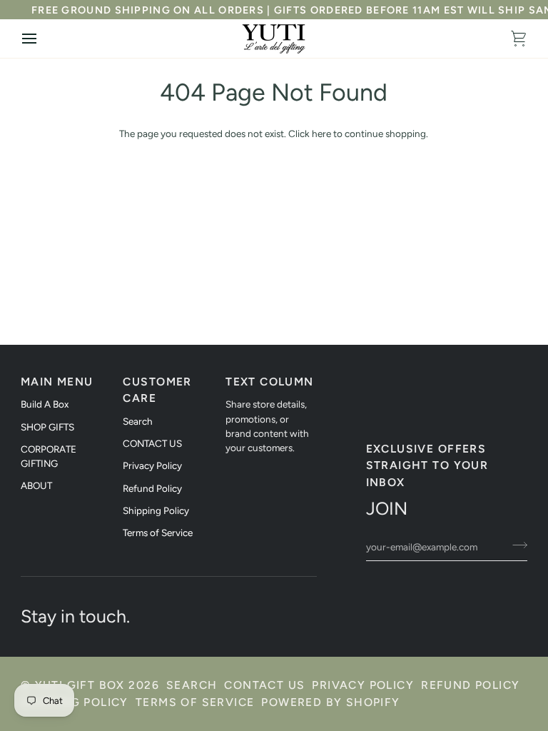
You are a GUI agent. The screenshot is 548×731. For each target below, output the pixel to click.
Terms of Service (158, 532)
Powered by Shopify (330, 702)
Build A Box (44, 404)
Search (138, 421)
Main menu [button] (57, 381)
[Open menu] (42, 38)
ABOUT (36, 485)
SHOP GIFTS (47, 427)
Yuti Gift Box (80, 685)
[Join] (515, 544)
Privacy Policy (152, 465)
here (321, 133)
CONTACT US (152, 443)
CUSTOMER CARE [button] (157, 390)
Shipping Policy (156, 510)
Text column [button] (269, 381)
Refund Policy (152, 488)
